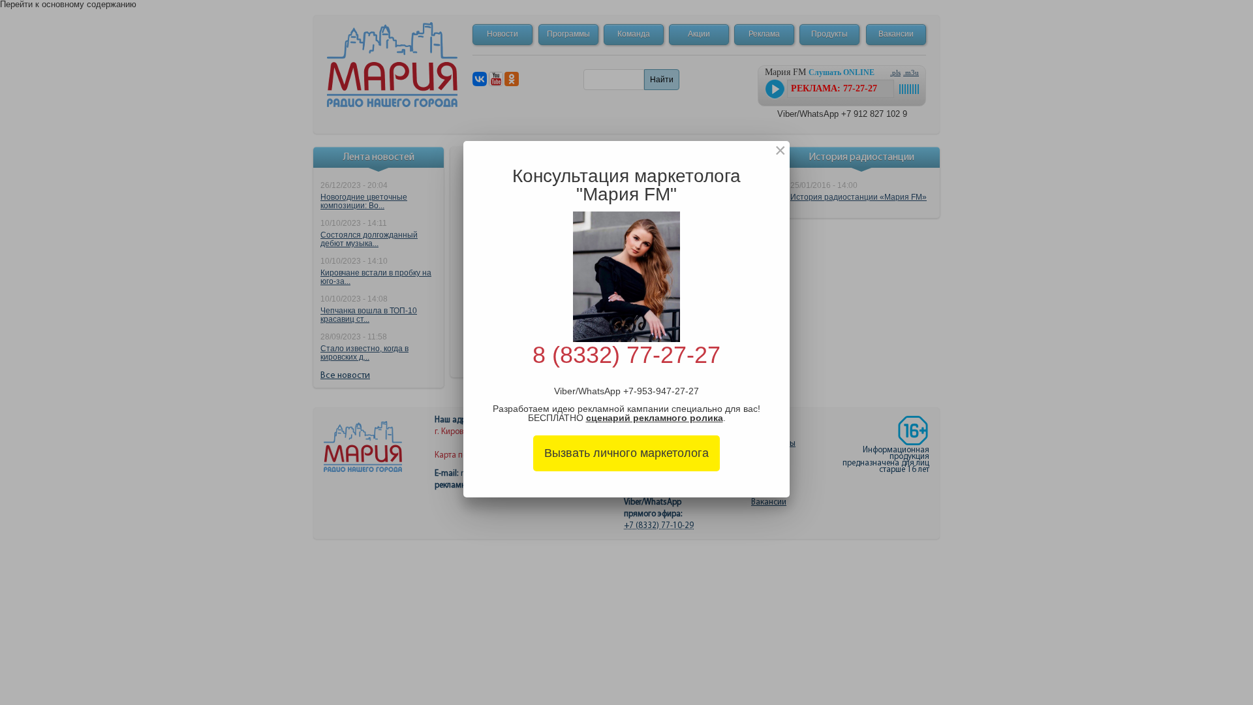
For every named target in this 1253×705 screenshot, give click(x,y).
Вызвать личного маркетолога (626, 453)
